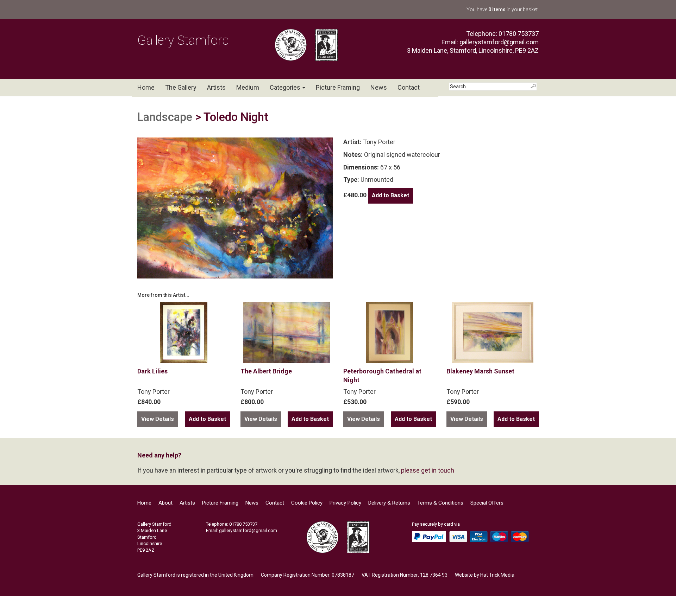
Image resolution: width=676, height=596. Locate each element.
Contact (409, 87)
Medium (247, 87)
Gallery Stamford (183, 40)
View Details (157, 419)
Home (146, 87)
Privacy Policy (345, 503)
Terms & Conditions (440, 503)
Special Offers (486, 503)
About (165, 503)
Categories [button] (286, 87)
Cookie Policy (307, 503)
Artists (216, 87)
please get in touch (427, 470)
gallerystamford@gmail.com (499, 42)
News (378, 87)
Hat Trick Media (497, 575)
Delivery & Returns (389, 503)
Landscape (164, 117)
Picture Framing (338, 87)
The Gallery (180, 87)
